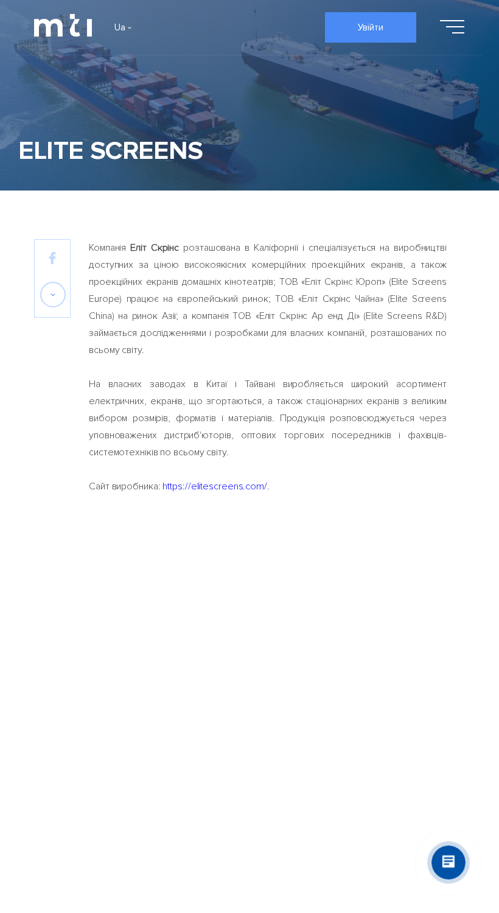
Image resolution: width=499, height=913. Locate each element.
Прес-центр (275, 708)
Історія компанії (67, 642)
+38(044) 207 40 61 (246, 756)
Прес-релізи (276, 609)
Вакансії (51, 722)
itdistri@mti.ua (104, 756)
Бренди (157, 675)
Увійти (370, 27)
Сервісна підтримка (399, 642)
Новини (265, 642)
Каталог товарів (176, 609)
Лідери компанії (68, 609)
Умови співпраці (391, 609)
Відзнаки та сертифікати (61, 682)
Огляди (265, 675)
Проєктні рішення (179, 642)
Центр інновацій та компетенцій (397, 682)
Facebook (54, 756)
